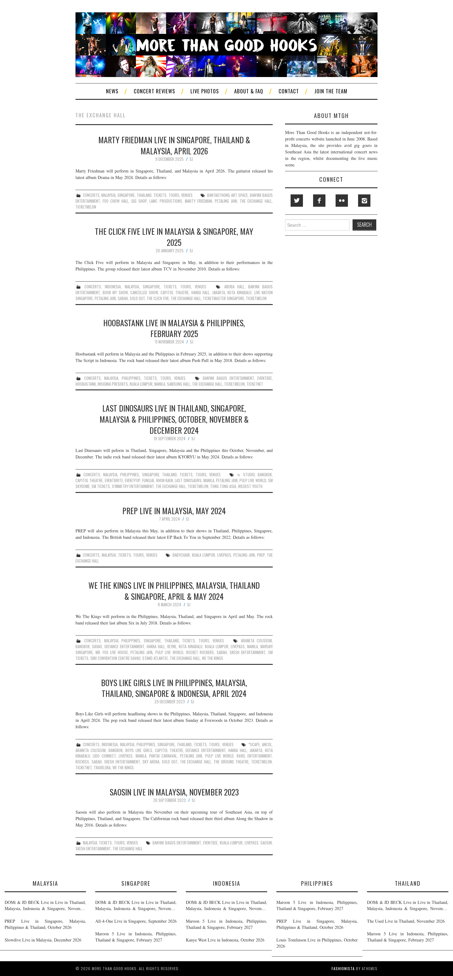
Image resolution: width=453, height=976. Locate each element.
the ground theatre (231, 762)
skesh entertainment (248, 652)
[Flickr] (342, 200)
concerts (91, 195)
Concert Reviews (154, 91)
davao (97, 646)
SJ (191, 159)
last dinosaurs (188, 480)
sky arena (150, 762)
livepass (224, 555)
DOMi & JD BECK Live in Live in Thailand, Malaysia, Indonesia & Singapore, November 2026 (45, 905)
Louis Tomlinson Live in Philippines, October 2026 (317, 943)
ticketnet (255, 384)
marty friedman (198, 201)
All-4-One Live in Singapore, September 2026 (136, 921)
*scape (254, 744)
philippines (131, 378)
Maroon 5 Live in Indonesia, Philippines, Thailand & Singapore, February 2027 (136, 937)
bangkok (265, 475)
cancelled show (144, 292)
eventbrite (114, 480)
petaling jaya (226, 201)
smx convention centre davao (115, 658)
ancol (267, 744)
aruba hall (234, 287)
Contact (289, 91)
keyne (171, 646)
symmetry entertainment (133, 486)
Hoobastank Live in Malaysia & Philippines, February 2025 (174, 328)
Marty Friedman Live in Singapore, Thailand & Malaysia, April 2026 (174, 145)
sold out (137, 298)
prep (261, 555)
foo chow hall (116, 201)
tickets (159, 195)
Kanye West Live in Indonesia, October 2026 (225, 940)
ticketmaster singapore (223, 298)
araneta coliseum (256, 641)
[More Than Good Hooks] (226, 44)
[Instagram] (364, 200)
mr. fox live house (112, 652)
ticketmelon (86, 207)
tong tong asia (223, 486)
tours (174, 195)
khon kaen (164, 480)
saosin (266, 843)
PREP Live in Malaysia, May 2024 (174, 510)
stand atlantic (155, 658)
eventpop (132, 480)
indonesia (113, 287)
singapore (126, 195)
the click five (158, 298)
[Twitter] (297, 200)
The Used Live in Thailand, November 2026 (406, 921)
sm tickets (101, 486)
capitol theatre (175, 292)
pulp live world (252, 480)
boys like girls (138, 750)
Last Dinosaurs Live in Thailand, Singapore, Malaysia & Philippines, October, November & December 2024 (174, 419)
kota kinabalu (239, 292)
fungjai (148, 480)
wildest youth (250, 486)
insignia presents (113, 384)
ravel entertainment (254, 756)
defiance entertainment (124, 646)
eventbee (264, 378)
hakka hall (200, 292)
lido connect (104, 756)
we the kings (212, 658)
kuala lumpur (141, 384)
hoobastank (86, 384)
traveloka (102, 768)
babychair (181, 555)
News (112, 91)
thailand (144, 195)
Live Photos (204, 91)
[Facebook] (319, 200)
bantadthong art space (227, 195)
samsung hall (178, 384)
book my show (115, 292)
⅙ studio (246, 475)
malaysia (108, 195)
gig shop (139, 201)
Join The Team (330, 91)
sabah (123, 298)
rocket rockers (200, 652)
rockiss (82, 762)
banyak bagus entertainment (228, 378)
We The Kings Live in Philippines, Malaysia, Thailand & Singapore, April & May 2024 (174, 590)
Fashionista (343, 968)
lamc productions (165, 201)
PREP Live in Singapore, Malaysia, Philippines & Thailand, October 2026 (45, 924)
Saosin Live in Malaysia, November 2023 (174, 792)
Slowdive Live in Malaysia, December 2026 (43, 940)
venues (187, 195)
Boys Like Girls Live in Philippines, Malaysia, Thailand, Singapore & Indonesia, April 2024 (174, 688)
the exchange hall (256, 201)
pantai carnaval (163, 756)
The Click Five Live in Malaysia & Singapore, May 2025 (174, 236)
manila (159, 384)
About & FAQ (248, 91)
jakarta (218, 292)
